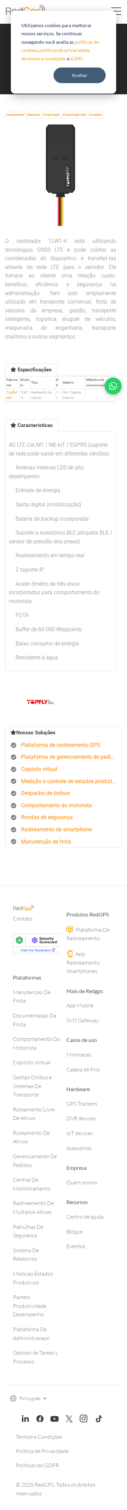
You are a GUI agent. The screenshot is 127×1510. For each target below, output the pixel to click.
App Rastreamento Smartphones (83, 962)
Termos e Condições (39, 1436)
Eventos (75, 1246)
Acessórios (78, 1148)
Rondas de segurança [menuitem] (47, 817)
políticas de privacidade (64, 50)
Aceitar (79, 75)
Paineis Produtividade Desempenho (29, 1306)
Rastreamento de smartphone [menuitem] (56, 829)
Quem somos (81, 1182)
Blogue (74, 1231)
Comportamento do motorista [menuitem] (56, 805)
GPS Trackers (81, 1103)
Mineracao (78, 1054)
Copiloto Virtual (31, 1062)
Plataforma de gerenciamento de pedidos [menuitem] (70, 757)
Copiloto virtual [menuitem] (39, 769)
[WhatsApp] (113, 385)
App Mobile (79, 1005)
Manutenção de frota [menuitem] (46, 841)
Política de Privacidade (42, 1451)
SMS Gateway (82, 1020)
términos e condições (43, 58)
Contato (23, 918)
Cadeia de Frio (83, 1069)
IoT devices (79, 1133)
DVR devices (81, 1118)
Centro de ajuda (85, 1216)
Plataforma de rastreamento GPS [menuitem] (60, 745)
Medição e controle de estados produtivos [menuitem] (71, 781)
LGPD (76, 58)
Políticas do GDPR (37, 1465)
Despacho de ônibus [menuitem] (45, 793)
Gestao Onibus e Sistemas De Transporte (32, 1086)
